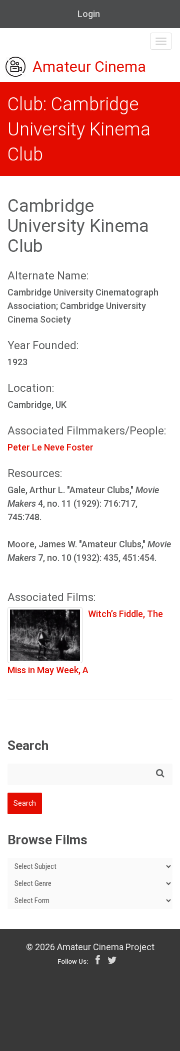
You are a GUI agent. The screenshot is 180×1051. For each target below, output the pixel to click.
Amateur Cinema (89, 67)
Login (89, 14)
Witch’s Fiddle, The (125, 614)
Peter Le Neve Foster (51, 447)
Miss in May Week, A (48, 670)
